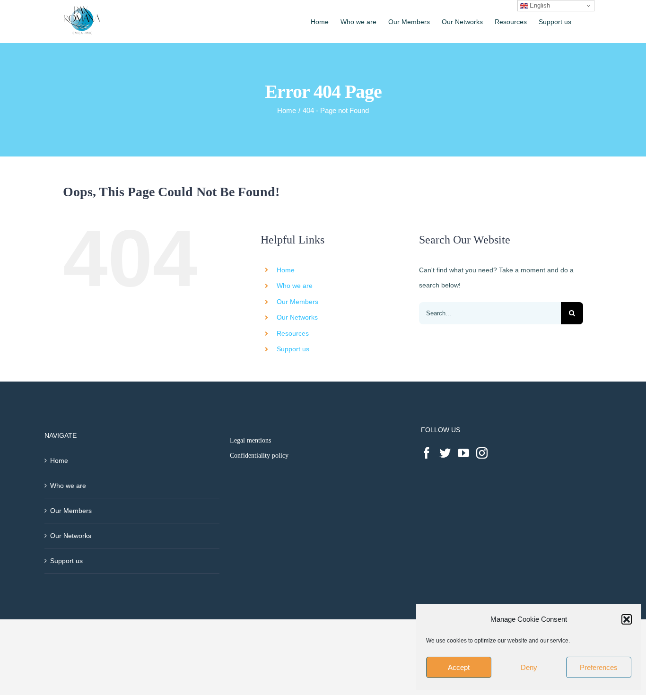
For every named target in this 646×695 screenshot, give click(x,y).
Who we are (295, 285)
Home (286, 270)
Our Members (297, 301)
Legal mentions (250, 440)
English (539, 5)
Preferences (599, 667)
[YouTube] (463, 453)
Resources (293, 333)
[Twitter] (445, 453)
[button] (626, 619)
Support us (293, 349)
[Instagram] (482, 453)
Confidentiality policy (259, 455)
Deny (529, 667)
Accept (459, 667)
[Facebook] (426, 453)
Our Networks (297, 317)
